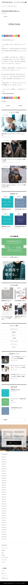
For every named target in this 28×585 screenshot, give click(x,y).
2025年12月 (4, 461)
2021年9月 (4, 510)
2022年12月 (4, 480)
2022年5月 (4, 492)
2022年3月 (4, 496)
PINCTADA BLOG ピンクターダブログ (14, 2)
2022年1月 (4, 501)
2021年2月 (4, 522)
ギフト (14, 335)
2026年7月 (4, 457)
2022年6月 (4, 489)
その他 (14, 338)
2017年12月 (4, 539)
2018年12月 (4, 536)
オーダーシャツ (14, 329)
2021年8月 (4, 513)
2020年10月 (4, 529)
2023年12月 (4, 475)
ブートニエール (14, 341)
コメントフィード (5, 575)
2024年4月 (4, 473)
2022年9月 (4, 482)
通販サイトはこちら (14, 443)
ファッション (14, 344)
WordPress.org (5, 578)
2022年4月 (4, 494)
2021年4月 (4, 518)
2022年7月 (4, 487)
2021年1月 (4, 525)
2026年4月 (4, 459)
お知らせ (5, 101)
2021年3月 (4, 520)
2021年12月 (4, 503)
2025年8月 (4, 464)
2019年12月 (4, 534)
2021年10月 (4, 508)
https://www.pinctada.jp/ (8, 93)
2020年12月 (4, 527)
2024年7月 (4, 471)
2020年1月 (4, 532)
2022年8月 (4, 485)
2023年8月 (4, 478)
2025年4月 (4, 466)
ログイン (3, 571)
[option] (14, 248)
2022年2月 (4, 499)
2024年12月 (4, 468)
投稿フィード (4, 573)
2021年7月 (4, 515)
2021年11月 (4, 506)
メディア (14, 347)
